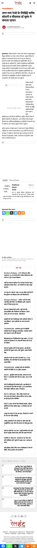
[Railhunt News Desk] (7, 192)
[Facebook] (30, 187)
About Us (5, 532)
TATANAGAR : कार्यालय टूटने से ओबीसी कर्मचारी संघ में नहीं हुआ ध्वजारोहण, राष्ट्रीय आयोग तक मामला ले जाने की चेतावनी (18, 331)
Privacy (7, 533)
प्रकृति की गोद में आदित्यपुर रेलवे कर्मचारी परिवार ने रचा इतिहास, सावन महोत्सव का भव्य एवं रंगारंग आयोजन (18, 321)
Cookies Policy (21, 533)
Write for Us (21, 532)
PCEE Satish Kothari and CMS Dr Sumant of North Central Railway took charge (17, 259)
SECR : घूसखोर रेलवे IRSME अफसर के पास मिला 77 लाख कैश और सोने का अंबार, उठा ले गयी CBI (18, 377)
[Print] (19, 213)
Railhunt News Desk (14, 26)
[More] (23, 213)
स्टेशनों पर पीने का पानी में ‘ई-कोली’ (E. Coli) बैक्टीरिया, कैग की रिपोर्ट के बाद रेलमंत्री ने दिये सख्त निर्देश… (17, 360)
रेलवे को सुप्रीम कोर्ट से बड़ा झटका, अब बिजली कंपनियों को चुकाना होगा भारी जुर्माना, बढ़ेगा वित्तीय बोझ (18, 350)
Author (5, 180)
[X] (11, 213)
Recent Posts (14, 180)
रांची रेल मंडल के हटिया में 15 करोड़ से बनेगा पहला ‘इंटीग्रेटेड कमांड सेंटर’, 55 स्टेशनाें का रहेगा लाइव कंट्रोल (18, 285)
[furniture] (18, 220)
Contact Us (30, 533)
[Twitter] (32, 187)
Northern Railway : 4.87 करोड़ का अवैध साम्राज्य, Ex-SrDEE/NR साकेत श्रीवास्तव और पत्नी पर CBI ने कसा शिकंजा (18, 275)
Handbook (13, 533)
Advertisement (13, 532)
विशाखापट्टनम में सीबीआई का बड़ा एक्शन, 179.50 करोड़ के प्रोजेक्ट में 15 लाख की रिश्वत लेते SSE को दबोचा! (18, 341)
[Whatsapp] (7, 213)
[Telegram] (15, 213)
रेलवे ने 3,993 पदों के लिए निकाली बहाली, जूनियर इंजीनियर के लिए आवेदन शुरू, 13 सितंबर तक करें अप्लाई (18, 406)
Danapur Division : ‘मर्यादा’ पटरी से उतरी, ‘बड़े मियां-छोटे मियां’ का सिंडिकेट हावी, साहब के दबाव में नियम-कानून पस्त (17, 302)
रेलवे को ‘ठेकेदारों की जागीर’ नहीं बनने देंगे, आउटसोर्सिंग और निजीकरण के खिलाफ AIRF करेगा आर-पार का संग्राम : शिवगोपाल (17, 312)
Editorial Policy (30, 532)
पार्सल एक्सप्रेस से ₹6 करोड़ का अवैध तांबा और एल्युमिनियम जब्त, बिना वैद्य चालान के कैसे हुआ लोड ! (18, 423)
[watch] (18, 143)
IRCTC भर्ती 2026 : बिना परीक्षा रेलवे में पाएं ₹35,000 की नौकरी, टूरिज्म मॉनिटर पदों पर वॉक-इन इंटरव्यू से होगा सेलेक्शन (18, 396)
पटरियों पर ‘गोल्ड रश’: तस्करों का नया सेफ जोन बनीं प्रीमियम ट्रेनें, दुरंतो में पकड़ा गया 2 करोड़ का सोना (18, 440)
